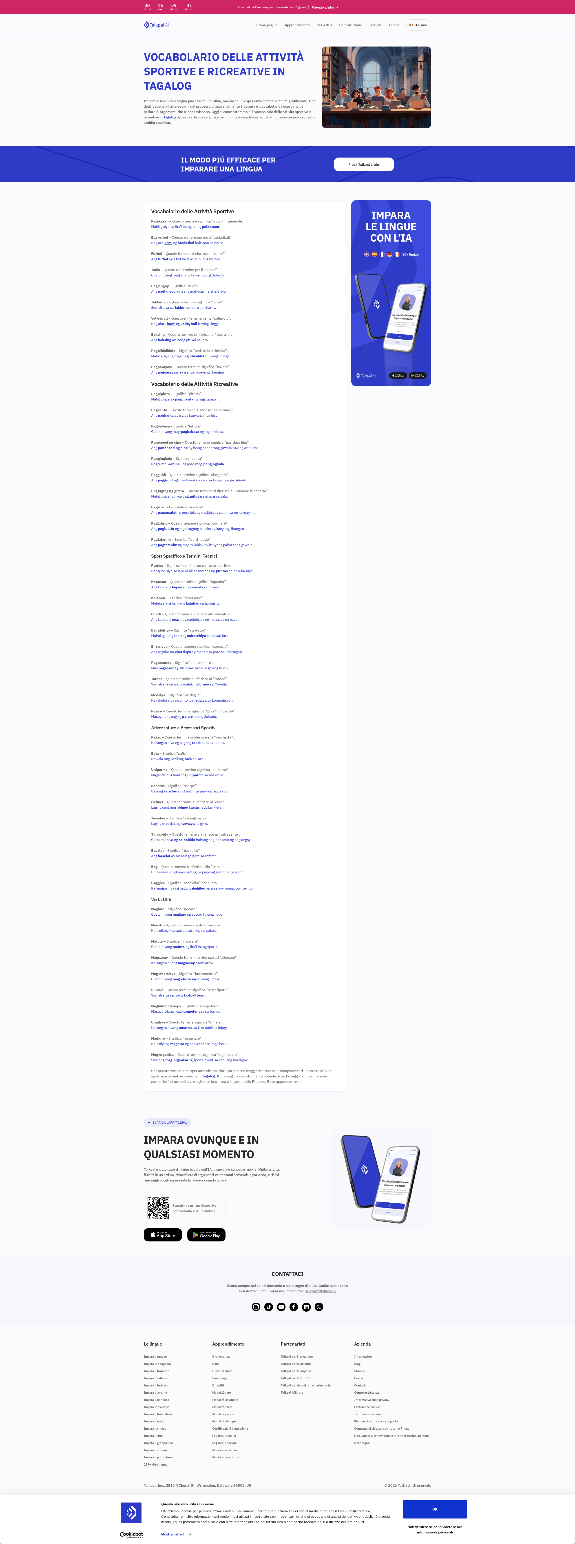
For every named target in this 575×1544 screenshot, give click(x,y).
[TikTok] (268, 1307)
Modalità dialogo (224, 1421)
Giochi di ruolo (222, 1371)
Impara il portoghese (158, 1457)
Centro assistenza (366, 1392)
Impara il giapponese (159, 1443)
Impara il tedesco (156, 1385)
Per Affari (324, 25)
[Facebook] (293, 1307)
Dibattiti (218, 1385)
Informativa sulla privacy (371, 1400)
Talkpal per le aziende (296, 1364)
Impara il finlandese (158, 1414)
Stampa (359, 1371)
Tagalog (170, 117)
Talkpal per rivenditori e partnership (306, 1385)
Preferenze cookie (367, 1407)
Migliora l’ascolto (224, 1436)
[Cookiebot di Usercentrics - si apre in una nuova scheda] (131, 1535)
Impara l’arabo (154, 1421)
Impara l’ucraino (155, 1392)
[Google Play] (206, 1234)
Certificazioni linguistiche (230, 1428)
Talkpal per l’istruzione (297, 1357)
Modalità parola (223, 1414)
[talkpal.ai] (156, 25)
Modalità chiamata (225, 1400)
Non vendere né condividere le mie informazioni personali (435, 1529)
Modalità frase (222, 1407)
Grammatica (221, 1357)
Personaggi (220, 1378)
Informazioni (363, 1357)
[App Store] (163, 1234)
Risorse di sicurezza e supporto (376, 1421)
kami (168, 242)
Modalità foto (221, 1392)
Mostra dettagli (173, 1534)
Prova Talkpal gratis (364, 164)
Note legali (361, 1443)
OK (435, 1509)
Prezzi (358, 1378)
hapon (219, 914)
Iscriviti (375, 25)
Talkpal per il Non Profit (297, 1378)
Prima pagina (266, 25)
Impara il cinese (155, 1428)
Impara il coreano (156, 1450)
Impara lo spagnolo (157, 1364)
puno (206, 872)
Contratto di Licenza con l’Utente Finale (381, 1428)
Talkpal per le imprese (296, 1371)
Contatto (360, 1385)
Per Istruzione (350, 25)
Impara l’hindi (154, 1436)
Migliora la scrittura (225, 1457)
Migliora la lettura (224, 1450)
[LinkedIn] (306, 1307)
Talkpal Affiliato (292, 1392)
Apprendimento (297, 25)
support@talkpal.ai (320, 1291)
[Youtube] (281, 1307)
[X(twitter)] (318, 1307)
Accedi (393, 25)
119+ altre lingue (155, 1464)
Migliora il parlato (224, 1443)
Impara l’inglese (155, 1357)
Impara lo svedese (157, 1407)
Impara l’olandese (156, 1400)
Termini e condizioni (368, 1414)
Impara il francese (156, 1371)
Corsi (215, 1364)
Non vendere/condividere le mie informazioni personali (392, 1436)
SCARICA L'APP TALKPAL (170, 1123)
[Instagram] (256, 1307)
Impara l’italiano (155, 1378)
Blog (357, 1364)
